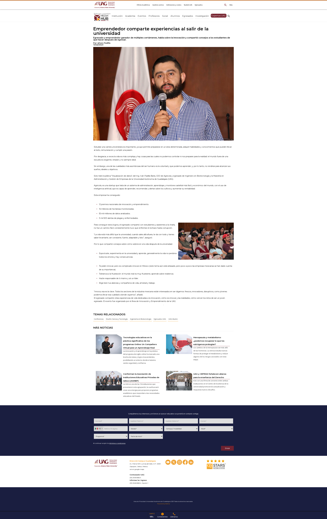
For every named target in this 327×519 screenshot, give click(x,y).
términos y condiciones (117, 443)
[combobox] (98, 428)
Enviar (227, 448)
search (228, 15)
